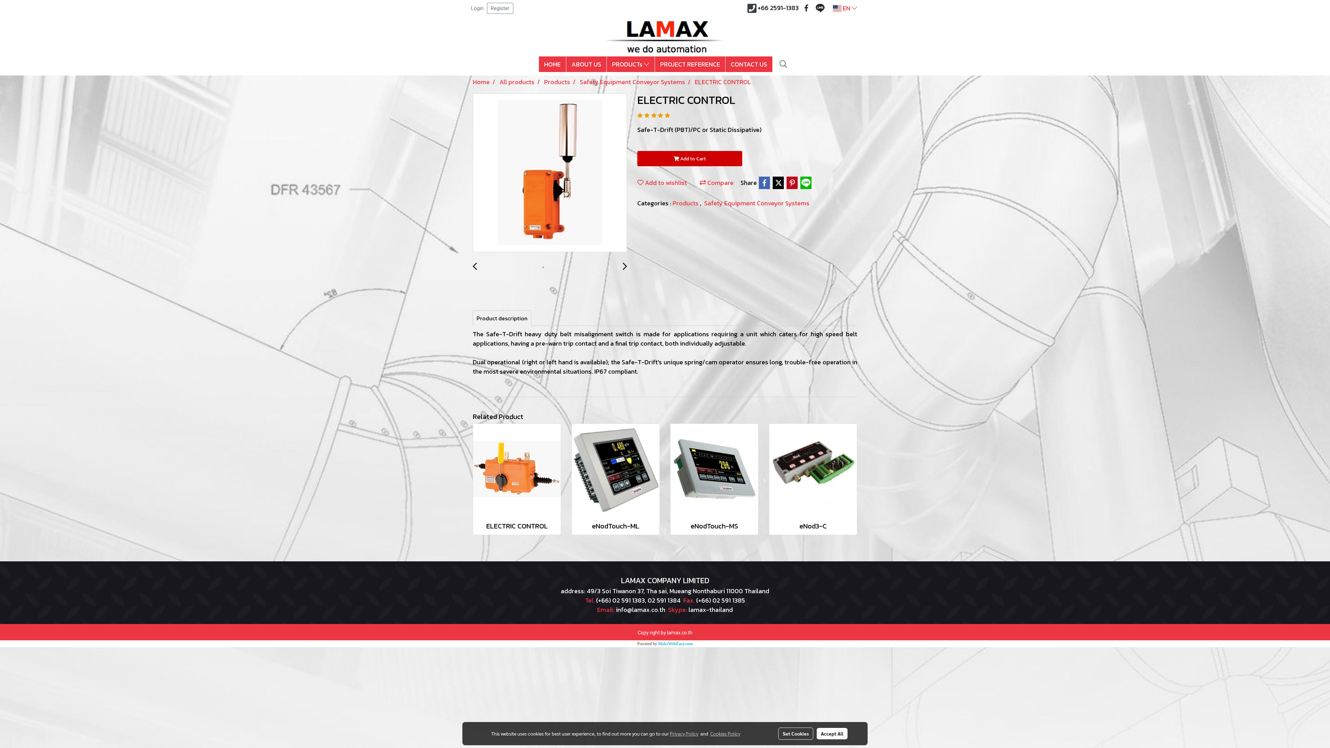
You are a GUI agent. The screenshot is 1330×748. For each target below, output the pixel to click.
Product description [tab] (502, 318)
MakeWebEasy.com (675, 643)
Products (686, 203)
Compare (720, 182)
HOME (552, 64)
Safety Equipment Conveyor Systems (756, 203)
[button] (783, 64)
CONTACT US (749, 64)
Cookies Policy (725, 733)
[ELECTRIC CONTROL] (550, 173)
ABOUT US (586, 64)
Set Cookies (796, 733)
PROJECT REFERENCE (690, 64)
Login (477, 8)
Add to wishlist (665, 182)
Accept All (832, 733)
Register (500, 8)
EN (846, 8)
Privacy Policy (684, 733)
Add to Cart (692, 158)
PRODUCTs (628, 64)
